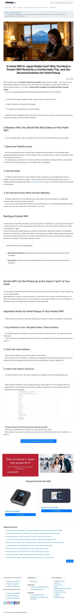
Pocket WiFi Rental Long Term (12, 589)
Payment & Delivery (60, 592)
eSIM (14, 7)
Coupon (57, 595)
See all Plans (20, 514)
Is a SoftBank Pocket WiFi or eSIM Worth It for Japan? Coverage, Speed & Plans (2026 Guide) (33, 533)
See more (69, 561)
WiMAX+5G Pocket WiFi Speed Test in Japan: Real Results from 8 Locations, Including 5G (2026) (34, 530)
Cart (52, 2)
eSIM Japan (34, 581)
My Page (56, 2)
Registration (63, 2)
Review (46, 7)
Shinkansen (52, 7)
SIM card (19, 7)
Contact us (58, 594)
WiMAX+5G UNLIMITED (49, 507)
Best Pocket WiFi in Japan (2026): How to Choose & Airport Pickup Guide (28, 551)
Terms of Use (58, 585)
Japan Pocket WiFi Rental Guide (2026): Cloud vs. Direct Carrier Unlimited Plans (29, 545)
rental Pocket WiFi (37, 182)
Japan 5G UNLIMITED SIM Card (40, 587)
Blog (56, 586)
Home (6, 12)
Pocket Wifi (7, 7)
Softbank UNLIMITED (12, 511)
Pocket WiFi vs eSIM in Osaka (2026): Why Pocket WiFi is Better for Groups (28, 554)
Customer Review (60, 581)
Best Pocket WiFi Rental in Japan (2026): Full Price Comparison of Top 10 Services (30, 557)
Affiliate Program (59, 597)
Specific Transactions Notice (63, 588)
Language (69, 2)
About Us (57, 583)
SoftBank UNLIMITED (13, 584)
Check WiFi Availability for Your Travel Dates (38, 441)
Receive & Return (29, 7)
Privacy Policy (59, 590)
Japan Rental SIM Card (37, 589)
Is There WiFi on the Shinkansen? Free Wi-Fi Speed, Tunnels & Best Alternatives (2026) (31, 539)
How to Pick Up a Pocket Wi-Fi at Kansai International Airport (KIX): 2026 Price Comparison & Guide (35, 542)
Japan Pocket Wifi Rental (9, 612)
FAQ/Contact (38, 7)
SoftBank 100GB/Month (13, 586)
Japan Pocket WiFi (15, 12)
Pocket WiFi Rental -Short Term (12, 577)
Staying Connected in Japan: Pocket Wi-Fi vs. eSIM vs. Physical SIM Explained (29, 536)
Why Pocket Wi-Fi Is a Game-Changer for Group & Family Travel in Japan (27, 548)
